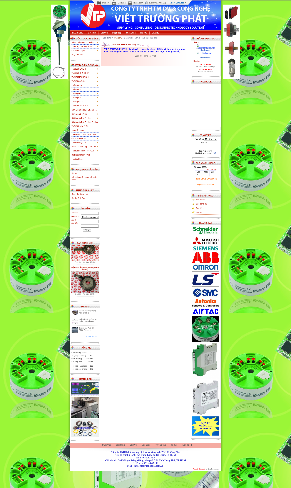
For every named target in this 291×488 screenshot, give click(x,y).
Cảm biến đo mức (79, 114)
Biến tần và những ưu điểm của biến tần (88, 320)
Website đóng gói (199, 469)
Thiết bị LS (76, 89)
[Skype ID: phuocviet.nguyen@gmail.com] (205, 45)
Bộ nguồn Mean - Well (81, 155)
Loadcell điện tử (79, 143)
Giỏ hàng (121, 3)
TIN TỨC (143, 33)
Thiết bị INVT (77, 98)
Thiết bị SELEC (78, 102)
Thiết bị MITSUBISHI (80, 77)
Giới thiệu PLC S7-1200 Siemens (87, 329)
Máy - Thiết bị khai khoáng (83, 42)
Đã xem (105, 3)
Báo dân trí (200, 208)
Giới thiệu (92, 33)
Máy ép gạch (77, 55)
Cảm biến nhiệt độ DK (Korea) (84, 110)
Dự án (74, 173)
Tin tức (174, 445)
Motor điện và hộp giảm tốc (84, 147)
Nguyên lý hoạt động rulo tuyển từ (87, 312)
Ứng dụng (116, 33)
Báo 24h (199, 212)
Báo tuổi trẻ (201, 200)
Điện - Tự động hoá (80, 194)
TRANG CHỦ (77, 33)
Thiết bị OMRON (78, 81)
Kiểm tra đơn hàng (157, 3)
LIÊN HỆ (155, 33)
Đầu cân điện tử (79, 139)
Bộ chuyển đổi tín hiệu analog (85, 122)
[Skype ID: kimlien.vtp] (205, 53)
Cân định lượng (78, 51)
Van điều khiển (78, 130)
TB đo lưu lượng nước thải (84, 134)
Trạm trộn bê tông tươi (82, 46)
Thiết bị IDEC (77, 85)
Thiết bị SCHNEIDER (80, 73)
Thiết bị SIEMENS (79, 69)
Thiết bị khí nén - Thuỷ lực (83, 151)
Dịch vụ (104, 33)
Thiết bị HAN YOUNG (80, 106)
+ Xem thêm (91, 337)
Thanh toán (138, 3)
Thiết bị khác (77, 159)
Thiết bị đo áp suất (80, 126)
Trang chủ (118, 38)
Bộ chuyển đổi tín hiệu (82, 118)
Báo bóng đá (201, 204)
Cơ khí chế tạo (78, 198)
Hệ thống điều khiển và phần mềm (84, 178)
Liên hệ (185, 445)
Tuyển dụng (130, 33)
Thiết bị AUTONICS (79, 93)
